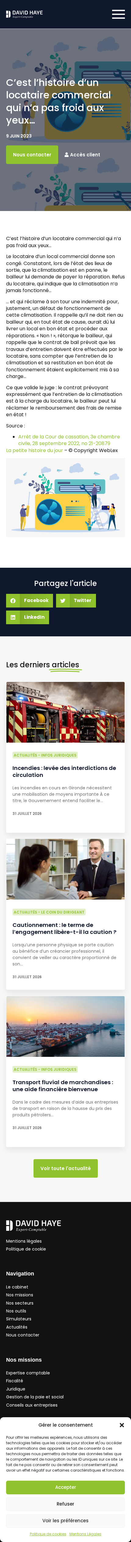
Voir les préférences (65, 1520)
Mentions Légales (85, 1534)
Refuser (65, 1504)
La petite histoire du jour (34, 450)
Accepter (65, 1487)
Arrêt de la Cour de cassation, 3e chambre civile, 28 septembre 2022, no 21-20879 (69, 440)
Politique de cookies (48, 1534)
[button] (122, 1425)
